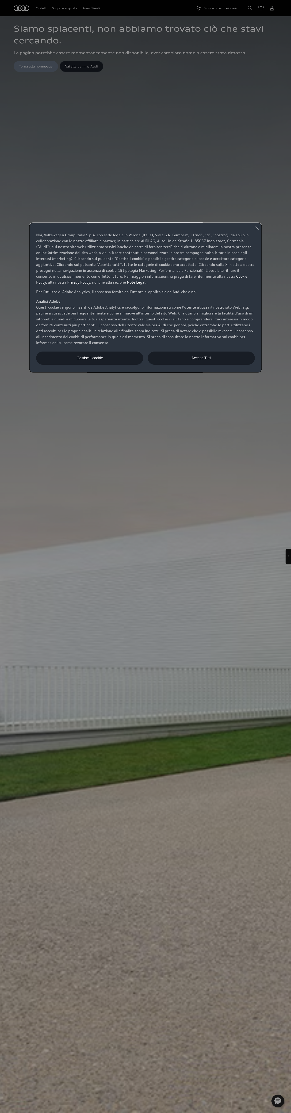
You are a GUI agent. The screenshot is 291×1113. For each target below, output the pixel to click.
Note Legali (136, 282)
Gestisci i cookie (90, 358)
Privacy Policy (78, 282)
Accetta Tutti (201, 358)
